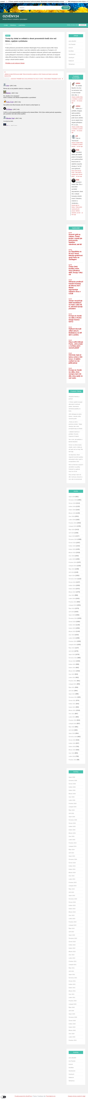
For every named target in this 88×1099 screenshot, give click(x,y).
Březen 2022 (72, 671)
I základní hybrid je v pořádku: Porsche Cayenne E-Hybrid (74, 434)
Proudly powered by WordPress (23, 1096)
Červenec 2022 (73, 657)
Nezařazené (72, 54)
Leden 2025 (72, 559)
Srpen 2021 (72, 694)
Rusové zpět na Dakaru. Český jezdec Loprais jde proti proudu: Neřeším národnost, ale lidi (77, 209)
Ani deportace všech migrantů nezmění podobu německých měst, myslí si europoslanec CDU (76, 458)
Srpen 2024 (72, 575)
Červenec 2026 (73, 500)
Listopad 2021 (72, 684)
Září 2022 (71, 651)
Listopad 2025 (72, 526)
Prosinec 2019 (72, 759)
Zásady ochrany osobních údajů (76, 1096)
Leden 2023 (72, 638)
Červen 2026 (72, 503)
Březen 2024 (72, 592)
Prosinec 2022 (72, 641)
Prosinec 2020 (72, 720)
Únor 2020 (71, 753)
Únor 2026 (71, 516)
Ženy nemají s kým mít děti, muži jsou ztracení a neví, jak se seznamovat (75, 477)
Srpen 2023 (72, 615)
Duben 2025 (72, 549)
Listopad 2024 (72, 565)
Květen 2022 (72, 664)
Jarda (77, 150)
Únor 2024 (71, 595)
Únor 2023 (71, 634)
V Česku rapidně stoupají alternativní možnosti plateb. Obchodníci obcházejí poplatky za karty (36, 1)
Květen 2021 (72, 703)
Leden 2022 (72, 677)
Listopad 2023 (72, 605)
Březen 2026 (72, 513)
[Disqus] (34, 104)
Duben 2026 (72, 509)
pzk (77, 136)
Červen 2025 (72, 542)
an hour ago (80, 146)
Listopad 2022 (72, 644)
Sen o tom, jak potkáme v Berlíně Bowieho (75, 440)
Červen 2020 (72, 740)
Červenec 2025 (73, 539)
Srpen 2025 (72, 536)
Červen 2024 (72, 582)
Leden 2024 (72, 598)
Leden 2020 (72, 756)
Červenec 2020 (73, 736)
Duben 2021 (72, 707)
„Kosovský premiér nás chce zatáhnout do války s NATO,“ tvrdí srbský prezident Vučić (35, 78)
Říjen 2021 (72, 687)
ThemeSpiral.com (50, 1096)
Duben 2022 (72, 667)
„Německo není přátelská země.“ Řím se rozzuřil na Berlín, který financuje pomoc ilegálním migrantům (31, 75)
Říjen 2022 (72, 648)
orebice (78, 83)
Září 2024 (71, 572)
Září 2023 (71, 611)
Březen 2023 (72, 631)
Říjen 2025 (72, 529)
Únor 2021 (71, 713)
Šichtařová (71, 64)
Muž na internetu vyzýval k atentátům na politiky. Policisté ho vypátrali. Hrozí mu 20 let (76, 468)
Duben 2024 (72, 588)
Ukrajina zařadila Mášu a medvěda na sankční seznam (77, 98)
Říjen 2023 (72, 608)
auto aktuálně (72, 41)
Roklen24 (71, 60)
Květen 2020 (72, 743)
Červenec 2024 (73, 578)
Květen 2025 (72, 546)
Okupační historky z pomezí (74, 397)
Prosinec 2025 (72, 523)
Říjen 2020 (72, 726)
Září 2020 (71, 730)
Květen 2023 (72, 625)
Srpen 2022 (72, 654)
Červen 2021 (72, 700)
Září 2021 (71, 690)
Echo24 (8, 35)
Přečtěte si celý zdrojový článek (14, 63)
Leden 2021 (72, 717)
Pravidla (13, 25)
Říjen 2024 (72, 569)
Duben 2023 (72, 628)
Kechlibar (71, 51)
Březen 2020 (72, 749)
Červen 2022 (72, 661)
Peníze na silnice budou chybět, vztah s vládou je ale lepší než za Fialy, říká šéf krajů (76, 448)
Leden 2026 (72, 519)
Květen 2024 (72, 585)
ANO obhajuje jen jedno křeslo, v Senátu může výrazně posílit (75, 416)
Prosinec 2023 (72, 602)
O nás (6, 25)
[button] (3, 1097)
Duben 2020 (72, 746)
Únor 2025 (71, 555)
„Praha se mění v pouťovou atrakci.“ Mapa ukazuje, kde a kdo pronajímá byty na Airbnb (75, 425)
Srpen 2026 (72, 496)
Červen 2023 (72, 621)
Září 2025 (71, 532)
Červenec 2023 (73, 618)
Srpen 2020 (72, 733)
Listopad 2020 (72, 723)
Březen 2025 (72, 552)
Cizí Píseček (72, 44)
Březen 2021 (72, 710)
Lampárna (22, 25)
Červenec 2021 (73, 697)
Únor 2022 (71, 674)
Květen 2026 (72, 506)
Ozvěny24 (11, 16)
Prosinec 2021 (72, 680)
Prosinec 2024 (72, 562)
